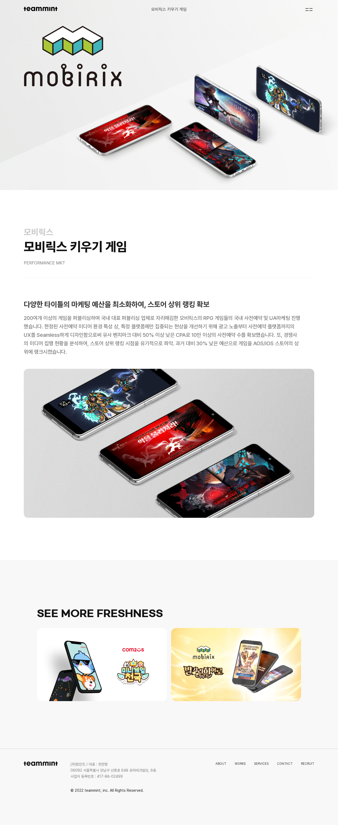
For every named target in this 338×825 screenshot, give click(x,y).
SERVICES (261, 764)
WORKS (240, 764)
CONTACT (285, 764)
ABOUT (220, 764)
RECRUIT (307, 764)
